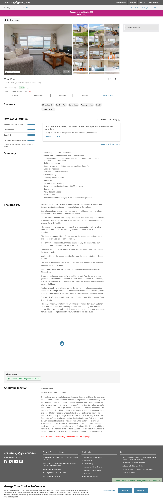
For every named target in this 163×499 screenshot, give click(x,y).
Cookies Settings (109, 490)
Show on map (108, 95)
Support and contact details (93, 457)
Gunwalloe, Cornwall (22, 82)
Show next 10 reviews (109, 144)
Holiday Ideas (146, 8)
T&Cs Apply (81, 14)
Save (111, 79)
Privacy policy (88, 460)
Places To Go (135, 8)
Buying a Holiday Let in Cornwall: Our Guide (138, 469)
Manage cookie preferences (93, 467)
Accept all (140, 490)
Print (118, 79)
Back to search (13, 20)
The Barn (10, 79)
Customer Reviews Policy (92, 470)
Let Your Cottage (121, 2)
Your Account (153, 2)
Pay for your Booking (91, 476)
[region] (81, 490)
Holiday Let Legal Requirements (134, 463)
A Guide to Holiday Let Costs (133, 466)
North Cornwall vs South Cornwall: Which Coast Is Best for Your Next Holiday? (139, 458)
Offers (155, 8)
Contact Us (132, 2)
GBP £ (141, 2)
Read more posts (129, 472)
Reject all (125, 490)
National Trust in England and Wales (25, 379)
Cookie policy (88, 464)
